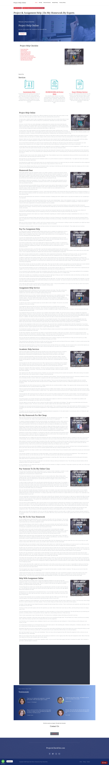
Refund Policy (55, 2)
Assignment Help (29, 92)
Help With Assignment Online (26, 59)
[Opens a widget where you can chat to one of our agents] (104, 762)
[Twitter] (53, 754)
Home (36, 2)
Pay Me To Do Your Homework (27, 58)
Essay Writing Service (79, 92)
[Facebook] (50, 754)
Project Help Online (20, 2)
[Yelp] (56, 754)
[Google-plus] (59, 754)
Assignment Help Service (26, 53)
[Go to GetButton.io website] (3, 763)
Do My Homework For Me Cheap (27, 55)
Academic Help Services (25, 54)
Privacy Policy (63, 2)
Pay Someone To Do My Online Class (28, 57)
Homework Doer (24, 50)
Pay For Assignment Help (26, 51)
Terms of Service (47, 2)
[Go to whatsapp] (3, 761)
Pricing (40, 2)
